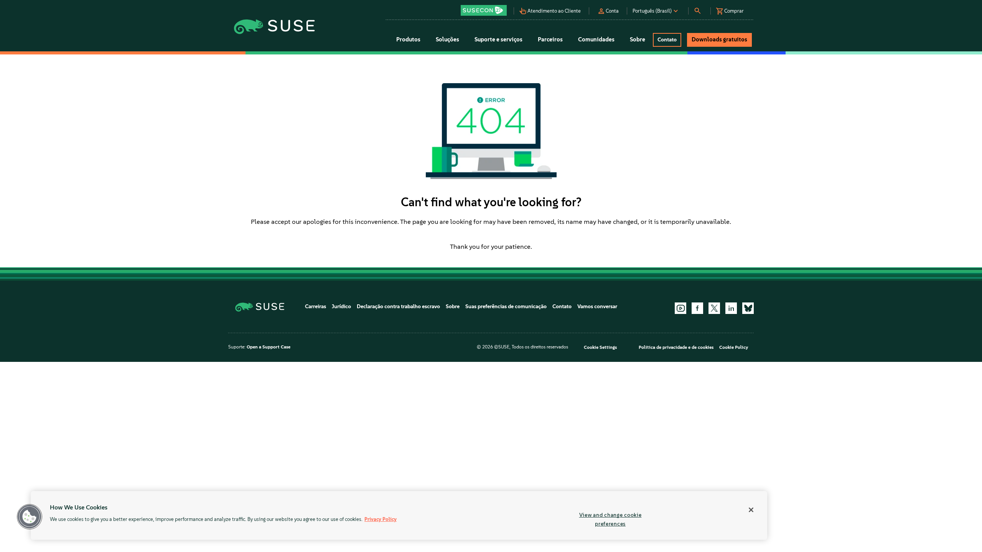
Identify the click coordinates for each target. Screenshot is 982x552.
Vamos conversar (597, 306)
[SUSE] (262, 306)
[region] (399, 515)
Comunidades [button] (596, 39)
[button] (485, 8)
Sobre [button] (637, 39)
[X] (714, 308)
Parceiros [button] (550, 39)
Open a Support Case (268, 347)
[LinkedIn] (731, 308)
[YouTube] (680, 308)
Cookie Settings (600, 347)
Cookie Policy (733, 347)
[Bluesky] (748, 308)
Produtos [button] (408, 39)
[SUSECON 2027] (484, 10)
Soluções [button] (447, 39)
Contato (562, 306)
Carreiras (315, 306)
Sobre (453, 306)
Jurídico (341, 306)
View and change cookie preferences (610, 519)
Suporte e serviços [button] (498, 39)
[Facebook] (697, 308)
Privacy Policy (380, 519)
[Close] (751, 509)
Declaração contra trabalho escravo (398, 306)
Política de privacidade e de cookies (676, 347)
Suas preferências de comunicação (506, 306)
